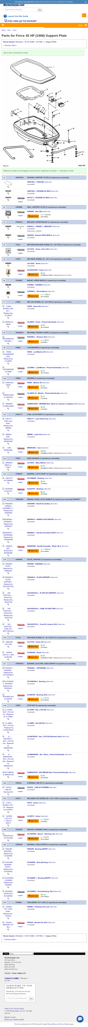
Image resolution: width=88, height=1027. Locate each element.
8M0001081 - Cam (34, 448)
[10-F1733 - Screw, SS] (8, 643)
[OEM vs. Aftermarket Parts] (20, 202)
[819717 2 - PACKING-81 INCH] (8, 198)
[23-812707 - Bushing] (8, 490)
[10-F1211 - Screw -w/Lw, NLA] (8, 251)
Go (40, 10)
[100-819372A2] (8, 620)
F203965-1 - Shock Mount (37, 291)
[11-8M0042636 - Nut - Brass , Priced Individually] (8, 760)
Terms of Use (8, 1009)
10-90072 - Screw (33, 816)
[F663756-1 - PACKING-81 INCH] (8, 191)
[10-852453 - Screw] (8, 655)
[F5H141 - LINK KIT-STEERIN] (8, 789)
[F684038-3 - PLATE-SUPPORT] (8, 582)
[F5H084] (8, 918)
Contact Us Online (11, 978)
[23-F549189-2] (8, 690)
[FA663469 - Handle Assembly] (8, 508)
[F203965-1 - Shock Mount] (8, 293)
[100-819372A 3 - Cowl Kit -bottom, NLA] (8, 627)
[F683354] (8, 237)
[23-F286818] (8, 483)
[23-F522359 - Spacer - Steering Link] (8, 836)
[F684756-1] (8, 187)
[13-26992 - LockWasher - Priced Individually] (8, 369)
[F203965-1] (8, 297)
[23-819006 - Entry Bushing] (8, 867)
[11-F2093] (8, 719)
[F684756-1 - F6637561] (8, 183)
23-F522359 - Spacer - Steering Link (41, 834)
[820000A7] (8, 542)
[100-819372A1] (8, 604)
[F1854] (8, 318)
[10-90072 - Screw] (8, 819)
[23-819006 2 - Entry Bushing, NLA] (8, 893)
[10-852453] (8, 659)
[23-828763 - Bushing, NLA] (8, 697)
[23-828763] (8, 701)
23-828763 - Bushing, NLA (37, 695)
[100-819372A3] (8, 633)
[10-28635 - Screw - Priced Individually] (8, 323)
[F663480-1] (8, 343)
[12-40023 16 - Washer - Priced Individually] (8, 395)
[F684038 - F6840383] (8, 567)
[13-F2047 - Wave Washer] (8, 465)
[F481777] (8, 430)
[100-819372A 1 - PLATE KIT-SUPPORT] (8, 597)
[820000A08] (8, 555)
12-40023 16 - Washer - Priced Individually (43, 393)
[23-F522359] (8, 840)
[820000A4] (8, 528)
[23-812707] (8, 493)
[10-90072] (8, 825)
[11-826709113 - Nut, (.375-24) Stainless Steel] (8, 742)
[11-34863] (8, 732)
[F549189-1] (8, 677)
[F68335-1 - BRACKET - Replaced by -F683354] (8, 226)
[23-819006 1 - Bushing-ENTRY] (8, 881)
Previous (8, 45)
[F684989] (8, 217)
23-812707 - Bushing (35, 489)
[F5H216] (8, 929)
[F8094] (8, 387)
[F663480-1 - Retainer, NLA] (8, 339)
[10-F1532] (8, 266)
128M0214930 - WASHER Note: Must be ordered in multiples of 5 (52, 404)
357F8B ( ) (40, 42)
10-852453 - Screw (34, 652)
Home (4, 30)
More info (48, 182)
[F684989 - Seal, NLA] (8, 213)
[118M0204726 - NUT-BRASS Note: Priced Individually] (8, 773)
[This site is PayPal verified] (14, 1019)
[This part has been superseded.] (20, 227)
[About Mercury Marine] (20, 198)
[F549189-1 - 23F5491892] (8, 671)
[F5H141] (8, 794)
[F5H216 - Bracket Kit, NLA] (8, 925)
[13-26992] (8, 374)
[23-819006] (8, 874)
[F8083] (8, 363)
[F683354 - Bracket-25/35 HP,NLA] (8, 235)
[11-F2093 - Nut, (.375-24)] (8, 713)
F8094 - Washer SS (34, 383)
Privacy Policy (19, 1009)
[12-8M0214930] (8, 408)
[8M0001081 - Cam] (8, 449)
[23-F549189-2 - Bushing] (8, 685)
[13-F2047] (8, 470)
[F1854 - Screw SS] (8, 311)
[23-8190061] (8, 887)
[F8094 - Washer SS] (8, 383)
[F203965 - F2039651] (8, 285)
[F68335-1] (8, 229)
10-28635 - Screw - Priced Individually (41, 322)
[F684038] (8, 573)
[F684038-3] (8, 589)
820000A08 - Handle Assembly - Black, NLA (44, 546)
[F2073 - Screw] (8, 806)
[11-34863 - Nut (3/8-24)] (8, 726)
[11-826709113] (8, 750)
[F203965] (8, 287)
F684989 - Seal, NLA (35, 211)
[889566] (8, 443)
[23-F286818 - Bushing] (8, 479)
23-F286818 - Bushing (35, 478)
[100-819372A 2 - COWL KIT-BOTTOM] (8, 613)
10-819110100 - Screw (35, 270)
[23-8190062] (8, 898)
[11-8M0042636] (8, 768)
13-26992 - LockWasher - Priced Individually (44, 367)
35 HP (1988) (30, 42)
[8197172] (8, 200)
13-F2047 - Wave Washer (36, 463)
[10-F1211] (8, 255)
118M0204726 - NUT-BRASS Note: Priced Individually (47, 772)
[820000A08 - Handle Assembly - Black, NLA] (8, 549)
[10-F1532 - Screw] (8, 263)
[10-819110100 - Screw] (8, 271)
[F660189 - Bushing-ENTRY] (8, 852)
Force (14, 30)
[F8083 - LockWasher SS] (8, 356)
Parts (9, 30)
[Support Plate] (44, 111)
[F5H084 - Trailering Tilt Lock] (8, 911)
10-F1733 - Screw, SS (35, 642)
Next (13, 45)
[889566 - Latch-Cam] (8, 438)
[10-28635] (8, 326)
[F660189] (8, 858)
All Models (19, 42)
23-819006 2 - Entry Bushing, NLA (40, 891)
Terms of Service (64, 1024)
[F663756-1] (8, 193)
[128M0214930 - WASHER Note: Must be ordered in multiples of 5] (8, 405)
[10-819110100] (8, 276)
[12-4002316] (8, 399)
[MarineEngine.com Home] (15, 5)
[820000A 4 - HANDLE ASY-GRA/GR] (8, 523)
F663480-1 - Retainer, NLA (37, 337)
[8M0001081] (8, 452)
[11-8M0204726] (8, 777)
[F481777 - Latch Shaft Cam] (8, 423)
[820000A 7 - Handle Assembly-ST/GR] (8, 536)
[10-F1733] (8, 646)
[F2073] (8, 812)
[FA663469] (8, 515)
